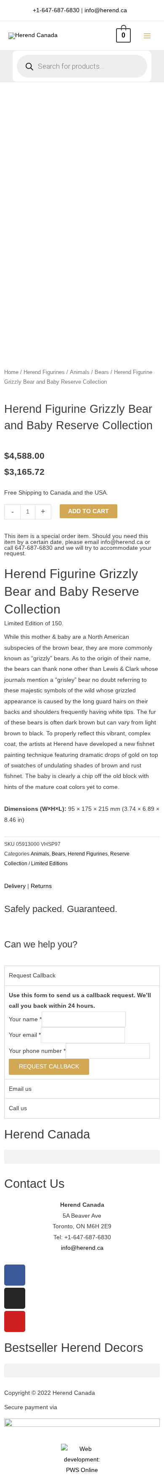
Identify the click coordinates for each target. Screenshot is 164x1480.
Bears (102, 372)
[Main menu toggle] (147, 35)
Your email (25, 1035)
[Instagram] (14, 1298)
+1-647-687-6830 (56, 10)
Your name (25, 1019)
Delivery (15, 886)
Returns (41, 886)
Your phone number (37, 1051)
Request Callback (49, 1066)
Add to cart (88, 511)
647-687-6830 (34, 548)
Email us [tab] (20, 1089)
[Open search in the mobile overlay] (82, 66)
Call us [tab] (18, 1108)
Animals (80, 372)
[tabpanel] (82, 1032)
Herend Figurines (44, 372)
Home (11, 372)
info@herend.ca (106, 10)
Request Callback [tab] (32, 975)
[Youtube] (14, 1321)
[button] (82, 1157)
